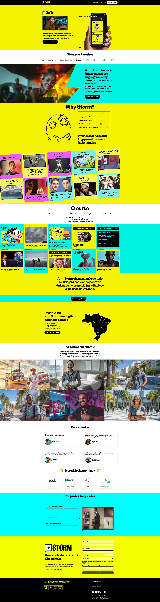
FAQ (105, 2)
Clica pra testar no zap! (83, 16)
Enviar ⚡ (98, 572)
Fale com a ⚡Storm (96, 581)
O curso (100, 2)
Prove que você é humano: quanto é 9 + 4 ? (91, 565)
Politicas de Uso (95, 583)
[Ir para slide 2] (80, 47)
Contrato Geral (94, 589)
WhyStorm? (95, 2)
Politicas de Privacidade (96, 586)
